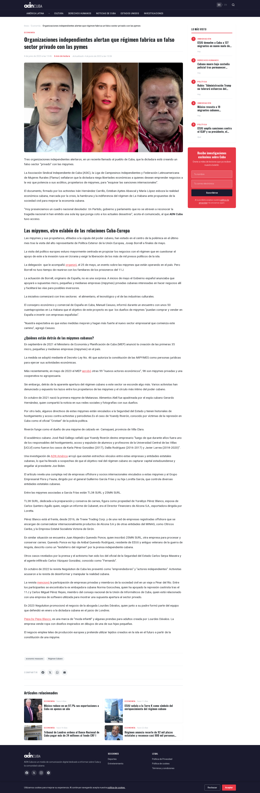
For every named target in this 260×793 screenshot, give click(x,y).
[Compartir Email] (65, 672)
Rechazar (212, 787)
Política (202, 82)
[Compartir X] (50, 672)
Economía (35, 26)
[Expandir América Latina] (49, 13)
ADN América (59, 456)
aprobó (86, 371)
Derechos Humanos (79, 13)
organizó (71, 265)
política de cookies (116, 787)
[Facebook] (26, 773)
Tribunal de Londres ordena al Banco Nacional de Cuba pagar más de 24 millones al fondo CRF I (71, 733)
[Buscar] (233, 5)
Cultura (58, 13)
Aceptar (229, 787)
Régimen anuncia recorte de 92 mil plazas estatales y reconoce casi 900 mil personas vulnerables (149, 735)
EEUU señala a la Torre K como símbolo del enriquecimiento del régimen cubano (149, 707)
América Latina (35, 13)
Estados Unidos (130, 13)
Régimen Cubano (55, 659)
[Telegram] (48, 773)
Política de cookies (161, 763)
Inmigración (204, 39)
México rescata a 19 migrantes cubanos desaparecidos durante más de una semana (214, 112)
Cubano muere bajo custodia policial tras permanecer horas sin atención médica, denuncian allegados (213, 69)
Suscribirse (212, 193)
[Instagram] (41, 773)
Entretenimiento (115, 763)
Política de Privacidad (162, 759)
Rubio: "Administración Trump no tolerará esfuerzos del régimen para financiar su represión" (214, 90)
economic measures (34, 659)
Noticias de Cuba (106, 13)
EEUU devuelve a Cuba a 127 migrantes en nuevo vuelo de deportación (213, 46)
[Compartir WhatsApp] (57, 672)
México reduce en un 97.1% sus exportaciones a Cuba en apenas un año (71, 707)
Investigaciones (153, 13)
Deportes (112, 759)
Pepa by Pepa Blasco (37, 619)
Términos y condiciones (163, 768)
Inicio (26, 26)
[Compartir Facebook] (43, 672)
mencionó (43, 582)
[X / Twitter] (34, 773)
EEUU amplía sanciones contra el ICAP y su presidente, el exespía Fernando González (214, 131)
